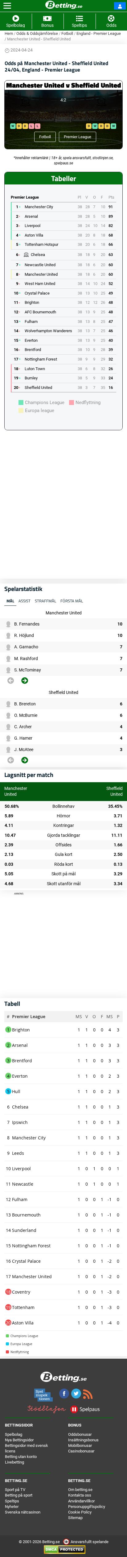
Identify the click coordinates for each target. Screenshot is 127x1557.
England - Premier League (98, 33)
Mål (10, 601)
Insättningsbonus (83, 1440)
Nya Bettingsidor (19, 1440)
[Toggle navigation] (7, 6)
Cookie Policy (80, 1512)
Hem (9, 33)
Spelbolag (13, 1434)
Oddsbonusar (80, 1434)
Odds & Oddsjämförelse (37, 33)
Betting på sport (18, 1495)
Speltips (12, 1501)
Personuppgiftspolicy (86, 1506)
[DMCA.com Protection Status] (64, 1549)
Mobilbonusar (80, 1445)
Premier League (77, 136)
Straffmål (45, 601)
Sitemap (75, 1517)
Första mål (71, 601)
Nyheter (11, 1506)
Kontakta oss (79, 1495)
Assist (24, 601)
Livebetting (14, 1462)
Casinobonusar (81, 1451)
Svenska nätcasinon (22, 1512)
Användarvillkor (81, 1501)
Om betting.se (80, 1489)
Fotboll (67, 33)
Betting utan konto (21, 1456)
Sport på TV (15, 1489)
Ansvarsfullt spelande (89, 1541)
